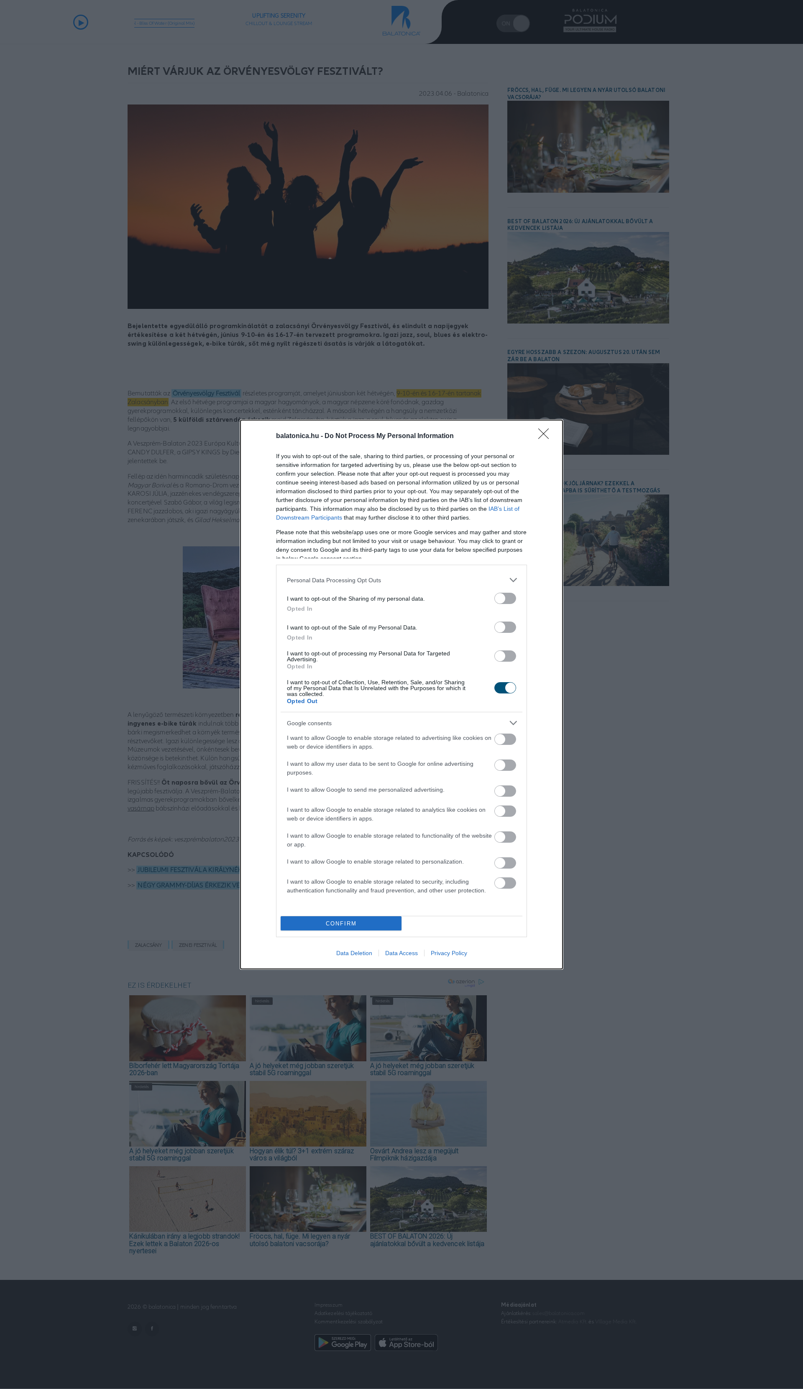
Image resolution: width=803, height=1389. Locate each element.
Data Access (401, 953)
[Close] (546, 436)
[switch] (505, 598)
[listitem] (401, 580)
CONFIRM (341, 923)
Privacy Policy (449, 953)
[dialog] (401, 694)
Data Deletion (354, 953)
